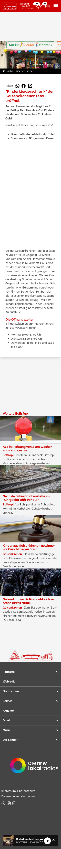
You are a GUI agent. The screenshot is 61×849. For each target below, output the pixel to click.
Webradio (9, 681)
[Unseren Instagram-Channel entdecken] (14, 803)
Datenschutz (27, 791)
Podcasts (9, 671)
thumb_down (41, 841)
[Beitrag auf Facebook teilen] (24, 86)
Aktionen (9, 710)
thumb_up (54, 841)
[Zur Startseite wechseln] (10, 6)
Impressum (8, 791)
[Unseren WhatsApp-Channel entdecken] (3, 803)
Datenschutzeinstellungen (18, 796)
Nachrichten (11, 691)
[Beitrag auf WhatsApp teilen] (17, 86)
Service (8, 701)
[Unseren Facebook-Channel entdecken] (9, 803)
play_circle (47, 841)
